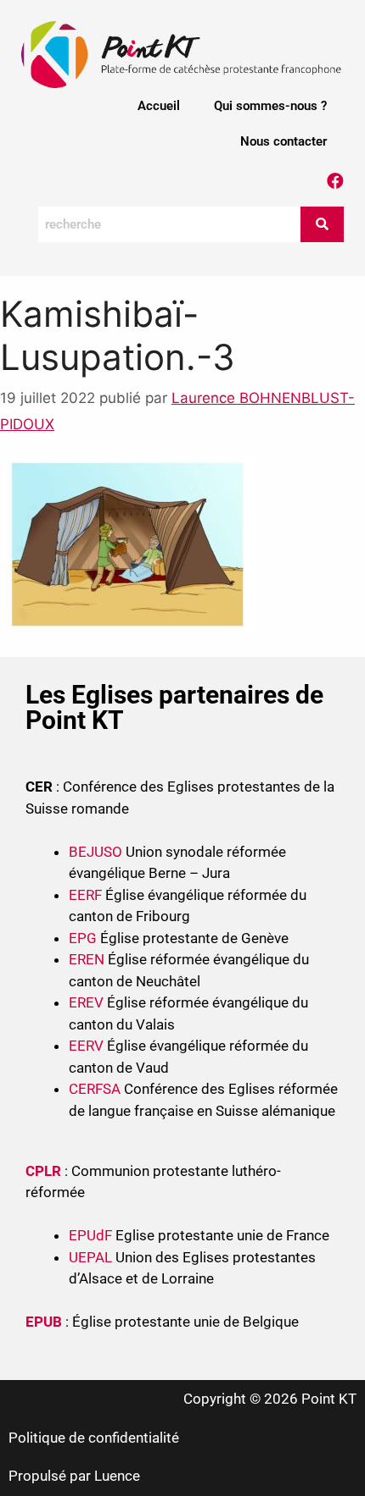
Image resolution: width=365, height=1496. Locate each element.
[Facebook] (335, 181)
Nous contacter (283, 141)
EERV (86, 1045)
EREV (86, 1002)
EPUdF (90, 1235)
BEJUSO (97, 851)
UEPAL (90, 1257)
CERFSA (95, 1088)
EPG (83, 938)
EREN (86, 959)
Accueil (159, 105)
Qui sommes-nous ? (270, 105)
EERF (85, 894)
